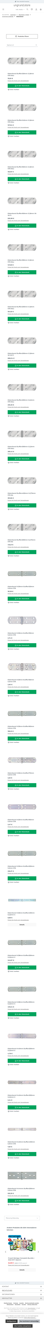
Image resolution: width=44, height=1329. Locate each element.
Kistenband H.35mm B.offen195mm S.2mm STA (21, 820)
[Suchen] (27, 9)
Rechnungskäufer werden (32, 1303)
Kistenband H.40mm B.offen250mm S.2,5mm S (21, 1049)
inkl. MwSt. (19, 9)
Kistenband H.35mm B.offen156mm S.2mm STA (21, 681)
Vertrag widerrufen (32, 1304)
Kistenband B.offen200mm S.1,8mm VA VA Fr (21, 354)
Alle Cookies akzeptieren (22, 1326)
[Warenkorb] (40, 9)
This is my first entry (12, 1218)
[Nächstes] (38, 1251)
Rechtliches (7, 1290)
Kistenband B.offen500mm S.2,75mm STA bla (21, 541)
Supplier (21, 1303)
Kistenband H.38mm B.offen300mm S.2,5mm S (21, 1003)
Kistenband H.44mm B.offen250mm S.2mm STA (21, 1189)
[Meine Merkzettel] (32, 9)
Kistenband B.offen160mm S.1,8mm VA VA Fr (22, 214)
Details (22, 924)
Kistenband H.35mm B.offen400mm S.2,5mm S (21, 914)
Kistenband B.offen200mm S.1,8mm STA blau (21, 308)
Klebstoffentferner (15, 1258)
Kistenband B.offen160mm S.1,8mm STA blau (21, 168)
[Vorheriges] (5, 1251)
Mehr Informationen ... (30, 1317)
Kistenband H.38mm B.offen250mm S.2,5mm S (21, 956)
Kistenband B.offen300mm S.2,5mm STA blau (21, 447)
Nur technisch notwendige (29, 1321)
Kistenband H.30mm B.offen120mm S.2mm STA (21, 587)
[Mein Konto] (36, 9)
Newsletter (17, 1304)
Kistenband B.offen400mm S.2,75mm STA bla (22, 494)
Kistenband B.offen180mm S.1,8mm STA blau (21, 261)
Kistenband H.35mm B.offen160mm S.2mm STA (21, 727)
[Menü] (3, 9)
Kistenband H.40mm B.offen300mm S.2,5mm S (21, 1096)
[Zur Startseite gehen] (22, 5)
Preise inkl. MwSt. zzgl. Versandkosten (18, 80)
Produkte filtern (23, 36)
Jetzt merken (14, 89)
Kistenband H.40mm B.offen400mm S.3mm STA (21, 1143)
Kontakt (24, 1304)
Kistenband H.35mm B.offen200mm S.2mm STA (21, 867)
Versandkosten (31, 1308)
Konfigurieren (11, 1321)
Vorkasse (15, 1303)
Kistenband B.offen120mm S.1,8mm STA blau (21, 74)
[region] (22, 1252)
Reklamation (10, 1304)
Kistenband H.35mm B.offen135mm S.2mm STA (21, 634)
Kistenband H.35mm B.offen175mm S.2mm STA (21, 774)
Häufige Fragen (8, 1303)
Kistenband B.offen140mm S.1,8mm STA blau (21, 121)
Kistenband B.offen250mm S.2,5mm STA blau (21, 401)
